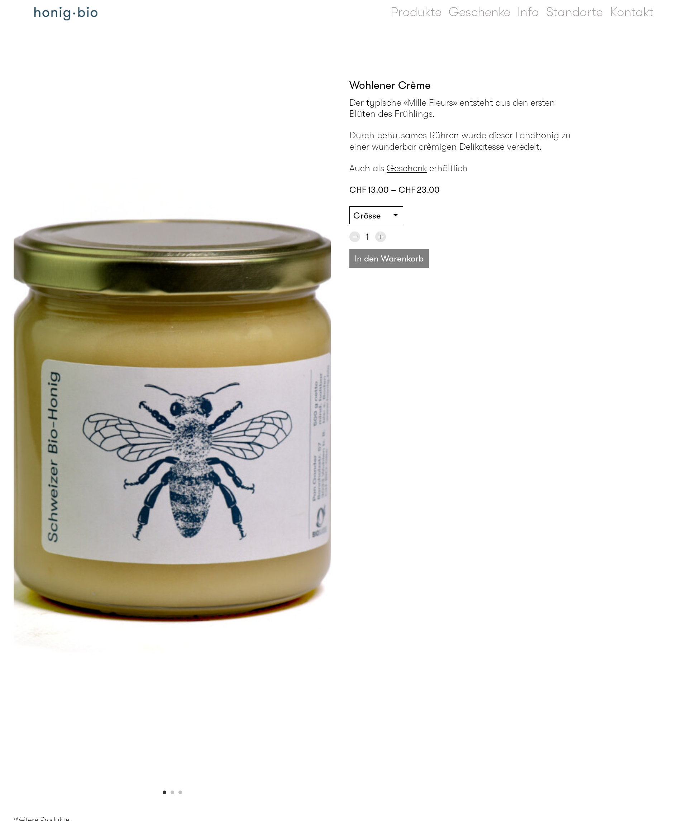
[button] (164, 792)
